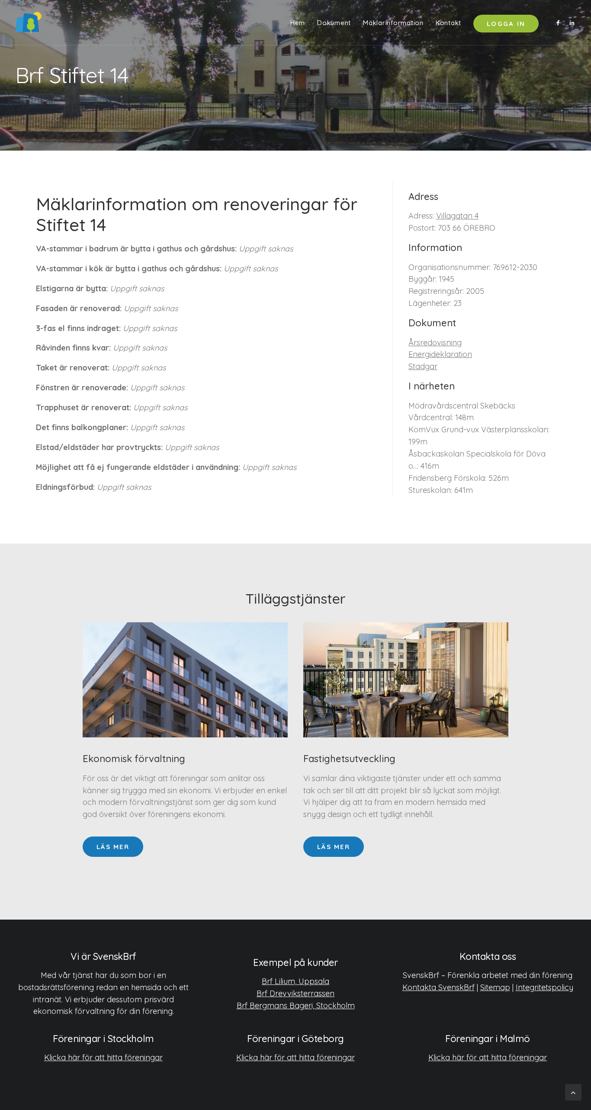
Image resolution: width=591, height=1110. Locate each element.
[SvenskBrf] (28, 22)
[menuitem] (297, 22)
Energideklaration (440, 354)
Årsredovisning (435, 342)
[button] (559, 22)
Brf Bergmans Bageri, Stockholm (296, 1005)
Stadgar (422, 366)
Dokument (334, 23)
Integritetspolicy (544, 987)
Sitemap (495, 987)
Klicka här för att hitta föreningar (103, 1057)
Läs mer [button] (112, 847)
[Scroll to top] (573, 1092)
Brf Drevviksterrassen (295, 993)
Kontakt (448, 23)
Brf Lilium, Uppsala (295, 981)
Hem (297, 23)
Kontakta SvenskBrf (438, 987)
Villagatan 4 (457, 216)
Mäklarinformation (393, 23)
